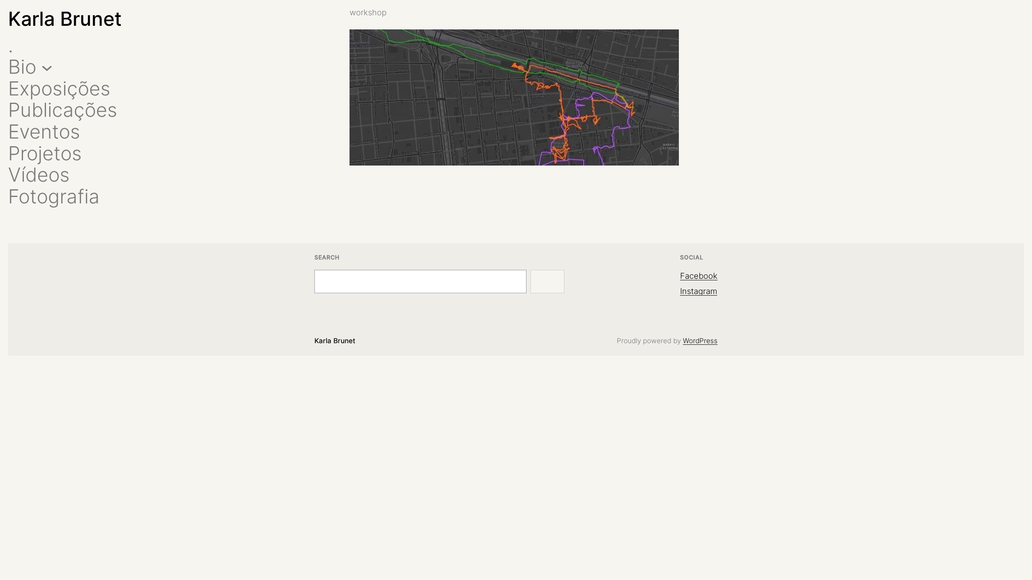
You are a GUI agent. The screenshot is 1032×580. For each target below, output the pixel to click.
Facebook (699, 276)
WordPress (700, 341)
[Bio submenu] (47, 67)
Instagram (698, 291)
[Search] (547, 281)
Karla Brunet (65, 19)
